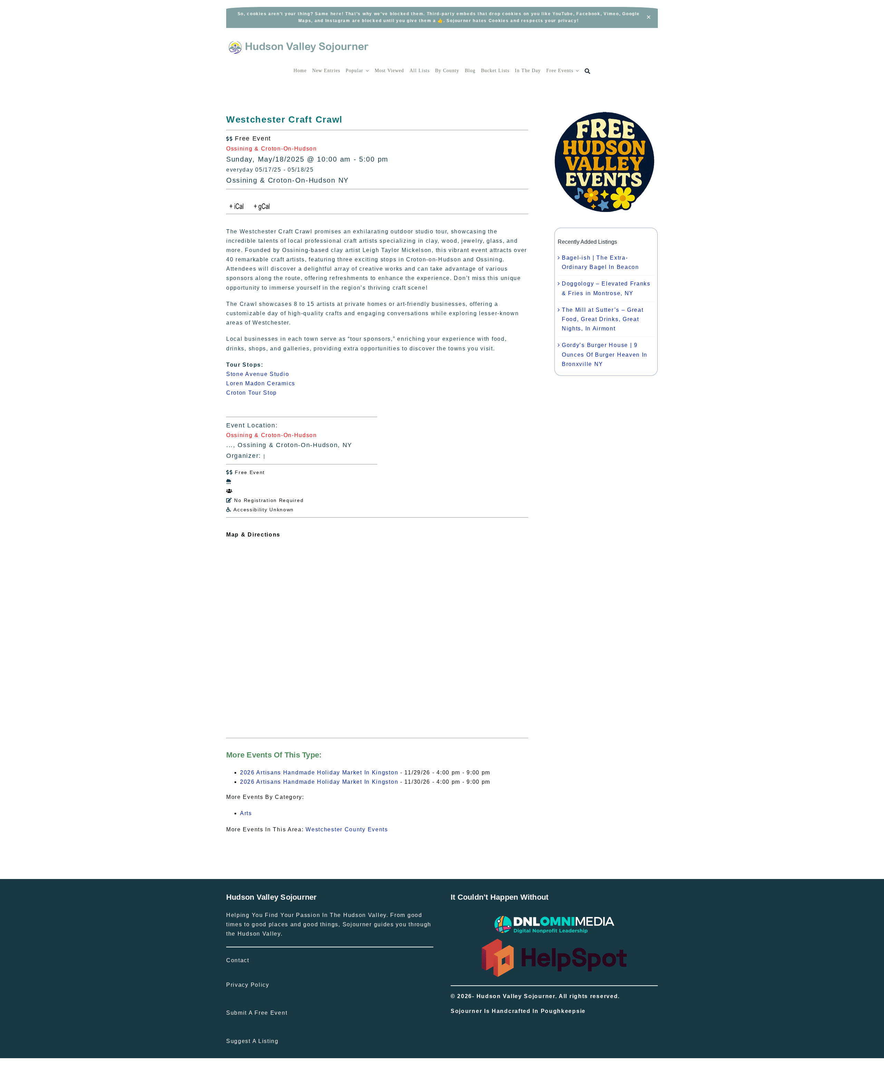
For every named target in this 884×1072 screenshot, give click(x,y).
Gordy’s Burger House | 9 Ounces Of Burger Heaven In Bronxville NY (604, 354)
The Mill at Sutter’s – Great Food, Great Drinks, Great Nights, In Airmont (603, 319)
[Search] (587, 71)
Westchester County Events (347, 829)
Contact (237, 960)
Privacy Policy (247, 985)
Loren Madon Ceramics (260, 383)
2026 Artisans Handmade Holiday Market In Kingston (319, 772)
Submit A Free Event (256, 1013)
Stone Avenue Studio (257, 374)
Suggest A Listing (252, 1041)
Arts (246, 813)
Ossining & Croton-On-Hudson (271, 149)
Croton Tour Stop (251, 393)
